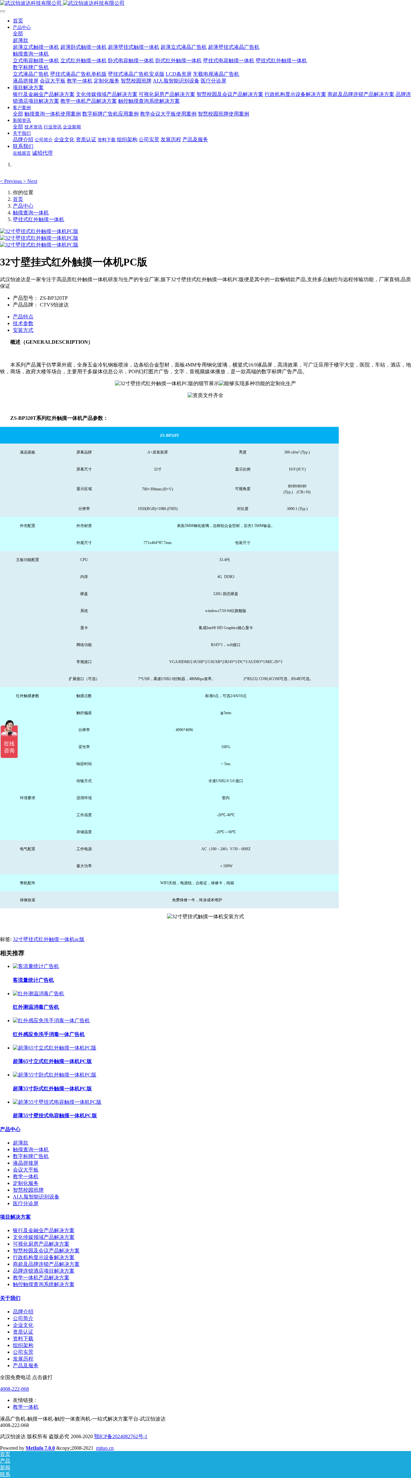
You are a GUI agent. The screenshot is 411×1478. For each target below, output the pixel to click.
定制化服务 (26, 1183)
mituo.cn (105, 1448)
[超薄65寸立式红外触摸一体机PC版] (54, 1047)
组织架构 (23, 1345)
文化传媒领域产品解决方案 (43, 1237)
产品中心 (23, 206)
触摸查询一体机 (31, 212)
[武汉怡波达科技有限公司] (205, 3)
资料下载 (23, 1338)
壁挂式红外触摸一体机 (38, 219)
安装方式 (23, 330)
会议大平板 (26, 1169)
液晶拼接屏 (26, 1163)
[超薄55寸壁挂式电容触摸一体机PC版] (57, 1102)
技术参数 (23, 323)
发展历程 (23, 1358)
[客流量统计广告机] (36, 966)
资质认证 (23, 1332)
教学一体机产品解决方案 (41, 1277)
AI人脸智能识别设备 (36, 1196)
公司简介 (23, 1318)
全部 (18, 33)
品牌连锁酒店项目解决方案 (43, 1271)
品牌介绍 (23, 1311)
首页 (18, 20)
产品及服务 (26, 1365)
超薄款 (20, 1142)
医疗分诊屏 (26, 1203)
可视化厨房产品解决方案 (41, 1244)
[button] (11, 181)
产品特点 (23, 316)
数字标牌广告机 (31, 1156)
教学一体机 (26, 1176)
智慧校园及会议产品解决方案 (46, 1250)
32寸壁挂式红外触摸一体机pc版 (48, 939)
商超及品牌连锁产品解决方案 (46, 1264)
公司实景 (23, 1352)
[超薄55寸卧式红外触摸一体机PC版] (54, 1074)
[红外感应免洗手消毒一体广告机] (51, 1020)
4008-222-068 (14, 1389)
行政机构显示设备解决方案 (43, 1257)
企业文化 (23, 1325)
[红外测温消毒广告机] (38, 993)
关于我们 (10, 1298)
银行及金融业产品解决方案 (43, 1230)
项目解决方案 (15, 1217)
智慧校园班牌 (28, 1190)
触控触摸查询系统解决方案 (43, 1284)
